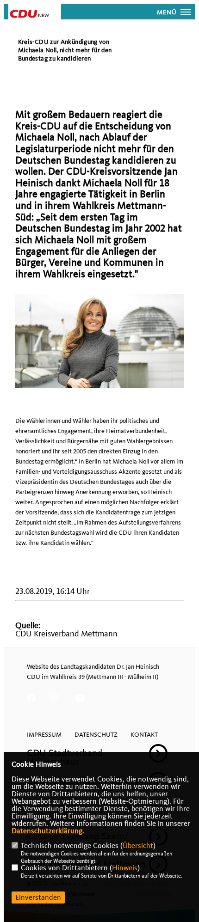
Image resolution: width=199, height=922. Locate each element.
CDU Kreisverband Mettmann (66, 634)
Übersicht (138, 846)
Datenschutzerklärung (47, 831)
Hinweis (124, 868)
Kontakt (144, 735)
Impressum (44, 735)
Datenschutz (96, 735)
